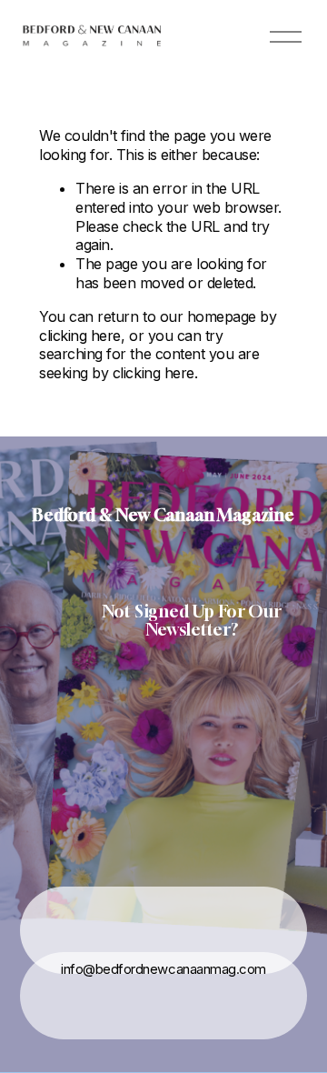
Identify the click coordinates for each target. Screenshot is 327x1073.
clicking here (80, 335)
